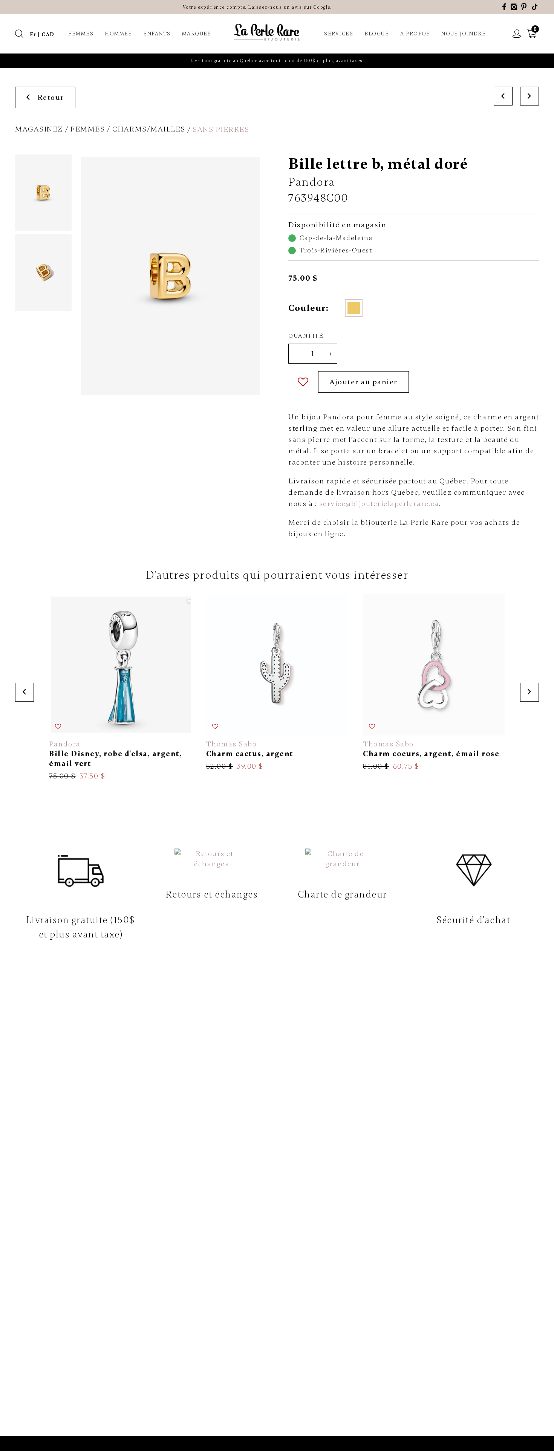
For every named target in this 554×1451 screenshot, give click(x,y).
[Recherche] (19, 34)
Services (338, 34)
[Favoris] (303, 382)
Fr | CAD (42, 34)
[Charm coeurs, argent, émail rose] (434, 682)
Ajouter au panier (363, 382)
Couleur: (308, 308)
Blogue (376, 34)
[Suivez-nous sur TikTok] (535, 7)
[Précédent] (503, 96)
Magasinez (39, 129)
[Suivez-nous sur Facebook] (504, 7)
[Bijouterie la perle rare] (267, 32)
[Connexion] (517, 34)
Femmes (80, 34)
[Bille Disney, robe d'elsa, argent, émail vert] (120, 687)
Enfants (157, 34)
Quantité (305, 335)
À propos (415, 34)
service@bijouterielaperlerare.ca (379, 503)
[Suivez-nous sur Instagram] (514, 7)
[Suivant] (529, 96)
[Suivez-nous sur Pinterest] (524, 7)
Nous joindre (463, 34)
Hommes (118, 34)
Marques (196, 34)
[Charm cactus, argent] (277, 682)
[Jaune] (354, 308)
